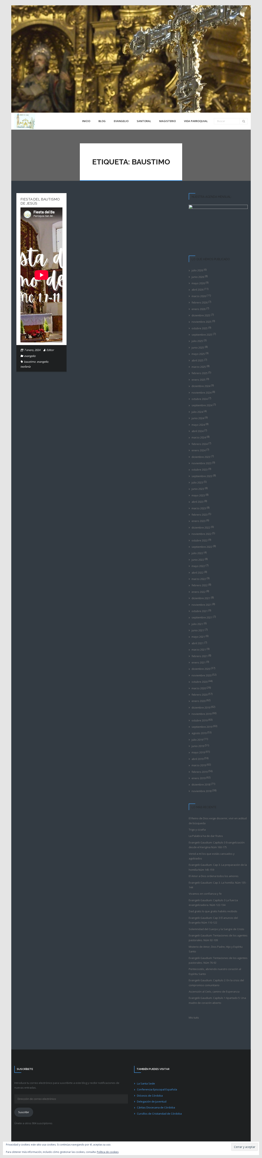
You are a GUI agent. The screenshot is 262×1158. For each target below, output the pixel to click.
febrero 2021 (200, 656)
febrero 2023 (200, 514)
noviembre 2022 (201, 534)
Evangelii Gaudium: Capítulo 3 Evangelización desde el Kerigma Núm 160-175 (217, 845)
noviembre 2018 (201, 791)
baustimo (30, 361)
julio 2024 (197, 412)
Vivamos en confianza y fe (205, 893)
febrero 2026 (200, 302)
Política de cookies (108, 1152)
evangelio (30, 356)
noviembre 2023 (201, 463)
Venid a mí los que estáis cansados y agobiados (212, 856)
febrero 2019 (200, 772)
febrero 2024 (200, 444)
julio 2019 (197, 739)
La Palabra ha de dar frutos (206, 836)
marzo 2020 (199, 688)
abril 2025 (197, 360)
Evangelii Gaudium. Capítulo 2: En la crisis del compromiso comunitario (216, 982)
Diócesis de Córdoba (150, 1095)
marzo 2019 (199, 765)
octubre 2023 (200, 469)
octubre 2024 (200, 399)
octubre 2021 (200, 611)
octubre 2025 (200, 328)
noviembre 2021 (201, 605)
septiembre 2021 (202, 617)
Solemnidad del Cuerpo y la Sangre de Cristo (216, 929)
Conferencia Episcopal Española (157, 1089)
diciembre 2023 (201, 457)
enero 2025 (199, 379)
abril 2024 (197, 431)
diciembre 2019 (201, 707)
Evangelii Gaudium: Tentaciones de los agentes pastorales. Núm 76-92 (218, 960)
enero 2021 (199, 662)
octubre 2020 (200, 682)
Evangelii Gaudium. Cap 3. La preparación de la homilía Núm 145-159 (218, 867)
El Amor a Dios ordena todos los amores (213, 876)
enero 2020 (199, 701)
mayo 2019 (198, 752)
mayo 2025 (198, 354)
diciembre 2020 (201, 669)
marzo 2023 (199, 508)
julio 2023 (197, 482)
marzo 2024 (199, 437)
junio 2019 (198, 746)
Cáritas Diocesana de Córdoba (156, 1107)
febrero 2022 (200, 585)
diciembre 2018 (201, 784)
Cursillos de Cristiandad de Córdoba (159, 1113)
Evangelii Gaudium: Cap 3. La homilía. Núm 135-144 (217, 885)
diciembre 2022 (201, 527)
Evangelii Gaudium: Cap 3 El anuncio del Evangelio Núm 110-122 (213, 920)
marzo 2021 (199, 649)
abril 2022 (197, 572)
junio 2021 (198, 630)
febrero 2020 (200, 694)
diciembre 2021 (201, 598)
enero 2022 (199, 592)
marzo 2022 (199, 579)
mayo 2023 (198, 495)
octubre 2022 (200, 540)
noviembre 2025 (201, 322)
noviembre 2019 (201, 714)
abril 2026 (197, 289)
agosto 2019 (199, 733)
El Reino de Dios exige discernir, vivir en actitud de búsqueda (218, 820)
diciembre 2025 (201, 315)
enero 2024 (199, 450)
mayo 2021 (198, 636)
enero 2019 (199, 778)
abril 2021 (197, 643)
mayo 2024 (198, 425)
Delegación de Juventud (151, 1101)
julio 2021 (197, 624)
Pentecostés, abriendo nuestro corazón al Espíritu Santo (215, 971)
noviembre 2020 (201, 675)
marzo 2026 (199, 296)
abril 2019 (197, 759)
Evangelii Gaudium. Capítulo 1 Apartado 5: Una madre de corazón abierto (217, 1000)
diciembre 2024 (201, 386)
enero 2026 (199, 309)
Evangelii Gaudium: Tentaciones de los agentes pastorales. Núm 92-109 (218, 938)
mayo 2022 (198, 566)
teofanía (25, 366)
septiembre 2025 (202, 334)
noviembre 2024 (201, 392)
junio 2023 (198, 489)
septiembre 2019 (202, 727)
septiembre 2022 (202, 547)
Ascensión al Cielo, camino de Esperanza (214, 991)
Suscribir (23, 1112)
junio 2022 (198, 559)
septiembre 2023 (202, 476)
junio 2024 (198, 418)
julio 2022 (197, 553)
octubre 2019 (200, 720)
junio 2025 (198, 347)
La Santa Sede (146, 1083)
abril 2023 (197, 502)
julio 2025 (197, 341)
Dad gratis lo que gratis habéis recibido (213, 911)
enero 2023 (199, 521)
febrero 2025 (200, 373)
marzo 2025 (199, 367)
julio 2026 (197, 270)
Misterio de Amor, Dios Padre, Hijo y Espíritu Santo (216, 949)
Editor (50, 350)
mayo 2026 (198, 283)
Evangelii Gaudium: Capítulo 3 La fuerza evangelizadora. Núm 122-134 (213, 902)
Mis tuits (194, 1017)
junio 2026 (198, 277)
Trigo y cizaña (197, 829)
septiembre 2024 (202, 405)
